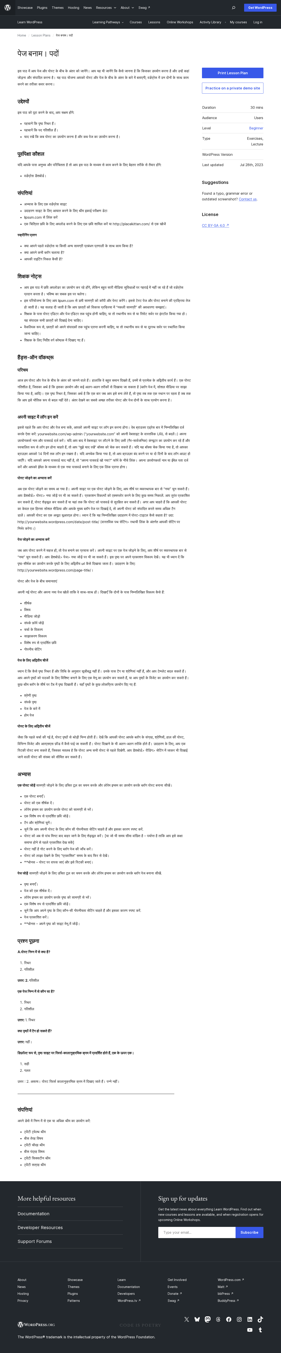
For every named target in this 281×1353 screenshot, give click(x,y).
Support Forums (35, 1241)
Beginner (256, 128)
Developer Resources (40, 1227)
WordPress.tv (129, 1300)
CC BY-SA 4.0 (215, 225)
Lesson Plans (41, 35)
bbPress (226, 1293)
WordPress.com (231, 1280)
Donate (175, 1293)
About (22, 1280)
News (22, 1287)
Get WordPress (260, 7)
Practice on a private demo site (232, 88)
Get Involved (177, 1280)
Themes (73, 1287)
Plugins (73, 1293)
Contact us (248, 199)
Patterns (74, 1300)
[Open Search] (233, 7)
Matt (223, 1287)
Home (22, 35)
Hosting (23, 1293)
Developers (126, 1293)
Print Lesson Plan (233, 73)
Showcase (75, 1280)
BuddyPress (228, 1300)
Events (173, 1287)
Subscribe (249, 1232)
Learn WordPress (30, 22)
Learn (122, 1280)
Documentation (33, 1213)
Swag (174, 1300)
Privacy (23, 1300)
